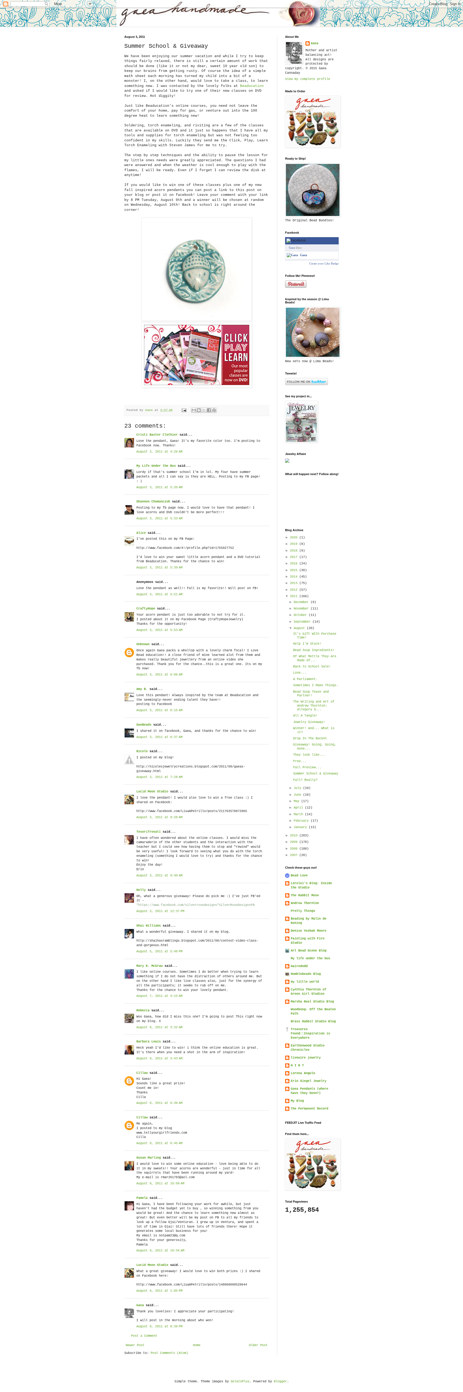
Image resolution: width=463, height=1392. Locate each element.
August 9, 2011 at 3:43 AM (159, 1058)
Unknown (143, 644)
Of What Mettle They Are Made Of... (314, 658)
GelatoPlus (240, 1381)
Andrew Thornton (305, 903)
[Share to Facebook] (209, 410)
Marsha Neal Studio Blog (312, 1002)
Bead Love (299, 875)
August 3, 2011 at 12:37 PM (160, 911)
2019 (294, 544)
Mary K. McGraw (149, 966)
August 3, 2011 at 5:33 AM (159, 518)
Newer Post (135, 1345)
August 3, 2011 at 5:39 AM (159, 568)
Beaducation (252, 86)
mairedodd (299, 966)
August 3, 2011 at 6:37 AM (159, 737)
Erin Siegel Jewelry (308, 1081)
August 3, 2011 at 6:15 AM (159, 710)
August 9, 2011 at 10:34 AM (160, 1251)
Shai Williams (148, 926)
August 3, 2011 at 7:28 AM (159, 777)
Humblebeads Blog (306, 974)
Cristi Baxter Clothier (157, 435)
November (302, 609)
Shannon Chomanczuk (153, 502)
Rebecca (143, 1010)
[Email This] (193, 410)
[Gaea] (292, 255)
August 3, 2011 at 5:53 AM (159, 630)
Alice (141, 533)
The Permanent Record (309, 1109)
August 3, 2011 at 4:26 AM (159, 452)
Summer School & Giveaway (315, 774)
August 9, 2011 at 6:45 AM (159, 1143)
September (303, 622)
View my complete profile (307, 79)
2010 (294, 836)
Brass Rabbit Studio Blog (313, 1021)
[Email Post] (184, 410)
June (298, 795)
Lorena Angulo (303, 1073)
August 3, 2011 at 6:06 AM (159, 675)
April (299, 808)
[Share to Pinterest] (214, 410)
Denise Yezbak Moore (308, 931)
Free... (299, 761)
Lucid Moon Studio (152, 792)
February (302, 821)
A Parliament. (305, 679)
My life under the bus (310, 958)
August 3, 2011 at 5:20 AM (159, 487)
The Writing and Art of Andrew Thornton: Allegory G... (313, 705)
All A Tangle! (305, 716)
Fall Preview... (307, 767)
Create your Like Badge (324, 263)
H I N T (297, 1065)
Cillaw (142, 1073)
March (299, 814)
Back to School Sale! (312, 667)
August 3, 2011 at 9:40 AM (159, 875)
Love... (299, 673)
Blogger (280, 1381)
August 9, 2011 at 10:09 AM (160, 1183)
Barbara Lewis (148, 1042)
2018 (294, 551)
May (297, 801)
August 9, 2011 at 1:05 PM (159, 1291)
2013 (294, 583)
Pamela (142, 1198)
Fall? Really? (305, 780)
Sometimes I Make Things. (315, 685)
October (301, 615)
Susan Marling (148, 1158)
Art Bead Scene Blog (308, 951)
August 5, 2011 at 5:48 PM (159, 951)
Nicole (142, 751)
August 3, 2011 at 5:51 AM (159, 594)
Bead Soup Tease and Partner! (311, 693)
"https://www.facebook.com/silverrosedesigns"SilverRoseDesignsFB (195, 905)
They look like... (309, 755)
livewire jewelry (306, 1058)
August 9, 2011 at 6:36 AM (159, 1103)
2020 (294, 537)
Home (196, 1345)
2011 (294, 596)
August (300, 628)
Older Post (258, 1345)
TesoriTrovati (148, 832)
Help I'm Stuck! (307, 644)
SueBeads (143, 725)
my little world (305, 982)
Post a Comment (144, 1336)
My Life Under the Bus (156, 466)
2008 (294, 849)
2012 (294, 590)
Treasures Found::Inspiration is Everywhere (310, 1033)
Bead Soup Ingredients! (313, 650)
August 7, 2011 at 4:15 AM (159, 996)
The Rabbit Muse (305, 895)
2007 (294, 855)
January (301, 827)
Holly (141, 890)
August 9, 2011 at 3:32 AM (159, 1027)
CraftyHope (145, 609)
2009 (294, 842)
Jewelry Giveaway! (309, 722)
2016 (294, 563)
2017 (294, 557)
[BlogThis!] (198, 410)
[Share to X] (204, 410)
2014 (294, 577)
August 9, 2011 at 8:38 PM (159, 1326)
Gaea (140, 1305)
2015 (294, 570)
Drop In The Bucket (310, 738)
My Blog (297, 1101)
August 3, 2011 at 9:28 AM (159, 817)
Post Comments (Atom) (169, 1353)
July (298, 788)
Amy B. (142, 689)
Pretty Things (303, 911)
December (302, 602)
